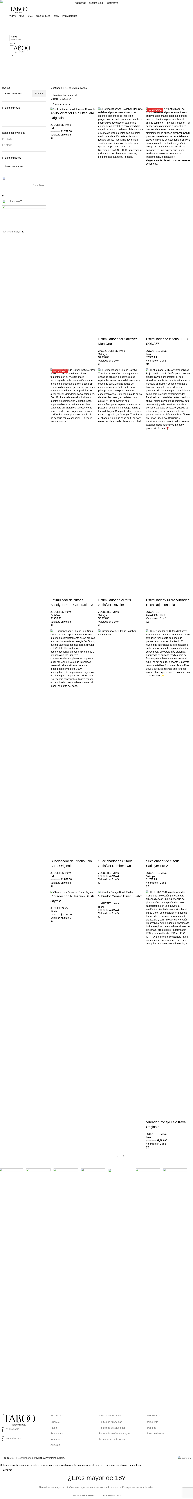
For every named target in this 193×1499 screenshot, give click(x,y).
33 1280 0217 (12, 1429)
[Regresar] (6, 61)
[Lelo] (120, 1170)
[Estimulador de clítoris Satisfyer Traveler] (120, 483)
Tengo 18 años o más (83, 1496)
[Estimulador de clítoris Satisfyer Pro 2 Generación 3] (73, 483)
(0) (52, 138)
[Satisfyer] (38, 1175)
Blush (54, 911)
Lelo (53, 128)
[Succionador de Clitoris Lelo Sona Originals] (73, 744)
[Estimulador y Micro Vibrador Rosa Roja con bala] (168, 483)
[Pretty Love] (65, 1283)
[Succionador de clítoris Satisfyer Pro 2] (168, 744)
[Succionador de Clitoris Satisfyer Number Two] (120, 744)
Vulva (68, 873)
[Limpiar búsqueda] (6, 173)
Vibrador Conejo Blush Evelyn (120, 896)
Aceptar (7, 1470)
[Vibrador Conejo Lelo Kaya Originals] (168, 1005)
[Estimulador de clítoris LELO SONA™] (168, 222)
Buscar (39, 93)
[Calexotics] (147, 1283)
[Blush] (175, 1283)
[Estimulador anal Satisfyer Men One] (120, 222)
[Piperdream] (93, 1283)
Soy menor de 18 (112, 1496)
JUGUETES (57, 125)
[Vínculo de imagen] (19, 1420)
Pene (68, 125)
